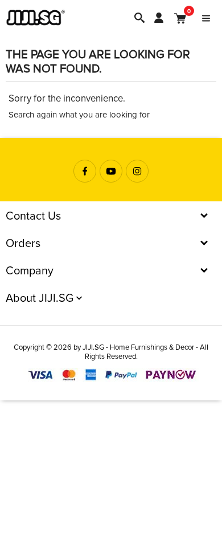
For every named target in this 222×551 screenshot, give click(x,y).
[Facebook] (84, 171)
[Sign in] (159, 17)
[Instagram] (137, 171)
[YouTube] (111, 171)
